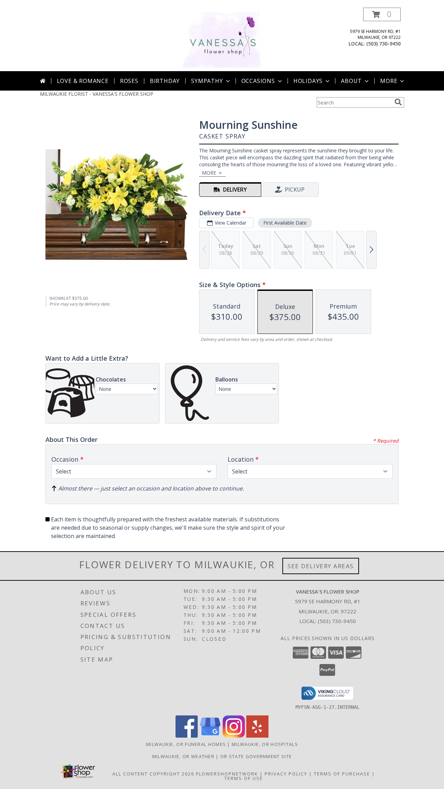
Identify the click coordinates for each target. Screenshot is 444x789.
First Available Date (285, 222)
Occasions (258, 81)
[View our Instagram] (234, 735)
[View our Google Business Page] (210, 735)
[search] (398, 102)
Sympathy (207, 81)
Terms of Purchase (342, 774)
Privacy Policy (286, 774)
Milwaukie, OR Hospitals (265, 744)
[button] (382, 14)
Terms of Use (243, 778)
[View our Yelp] (257, 735)
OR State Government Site (256, 756)
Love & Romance (83, 81)
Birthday (165, 81)
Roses (129, 81)
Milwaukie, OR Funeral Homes (186, 744)
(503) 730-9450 (383, 43)
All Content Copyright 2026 (153, 774)
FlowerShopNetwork (227, 774)
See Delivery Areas (321, 566)
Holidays (308, 81)
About (351, 81)
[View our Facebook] (187, 735)
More (388, 81)
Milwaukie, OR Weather (183, 756)
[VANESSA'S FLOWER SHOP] (222, 39)
